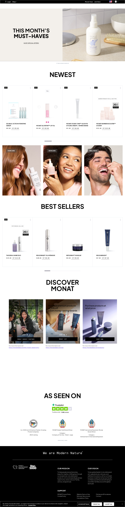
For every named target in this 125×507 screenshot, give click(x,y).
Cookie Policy (61, 496)
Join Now (97, 2)
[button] (111, 1)
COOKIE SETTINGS (83, 504)
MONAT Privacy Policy (64, 494)
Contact (98, 496)
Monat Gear (89, 2)
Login (9, 2)
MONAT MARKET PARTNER (26, 339)
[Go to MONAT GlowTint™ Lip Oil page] (47, 106)
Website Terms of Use (83, 494)
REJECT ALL (96, 504)
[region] (62, 504)
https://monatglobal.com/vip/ (55, 347)
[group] (62, 35)
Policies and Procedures (103, 494)
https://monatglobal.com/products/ (93, 347)
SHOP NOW (99, 339)
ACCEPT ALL (108, 504)
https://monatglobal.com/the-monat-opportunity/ (24, 347)
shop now (17, 132)
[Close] (122, 504)
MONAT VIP (63, 339)
